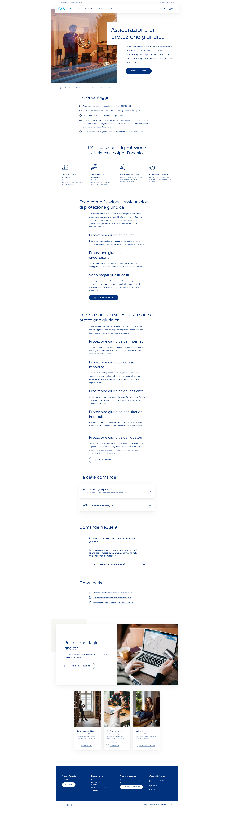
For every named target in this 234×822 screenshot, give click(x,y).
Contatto (162, 2)
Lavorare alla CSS (158, 781)
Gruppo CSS (157, 790)
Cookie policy (143, 804)
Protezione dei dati (166, 804)
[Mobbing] (146, 720)
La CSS (86, 2)
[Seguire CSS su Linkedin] (72, 805)
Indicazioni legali (154, 804)
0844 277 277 (95, 784)
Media (155, 785)
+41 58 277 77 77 (96, 790)
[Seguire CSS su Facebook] (63, 805)
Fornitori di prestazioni (75, 2)
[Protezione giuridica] (87, 720)
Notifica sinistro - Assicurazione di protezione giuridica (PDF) (113, 602)
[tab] (117, 540)
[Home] (60, 88)
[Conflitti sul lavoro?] (117, 720)
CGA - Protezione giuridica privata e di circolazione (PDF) (112, 597)
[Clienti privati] (61, 8)
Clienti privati (63, 2)
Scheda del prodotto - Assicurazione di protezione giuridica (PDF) (115, 593)
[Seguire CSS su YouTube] (68, 805)
